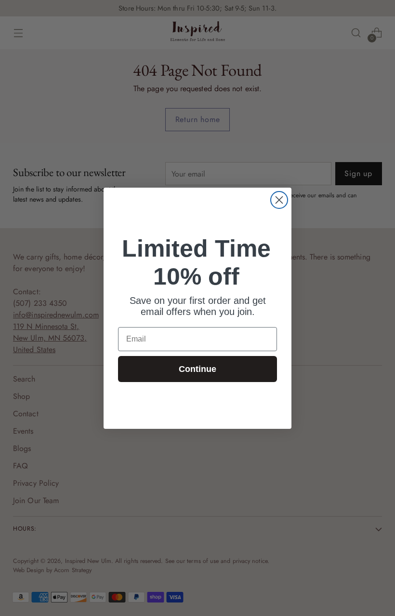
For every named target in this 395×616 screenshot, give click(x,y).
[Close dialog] (279, 200)
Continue (197, 369)
